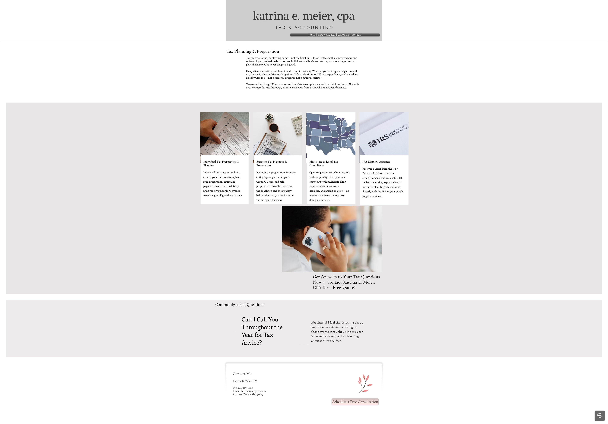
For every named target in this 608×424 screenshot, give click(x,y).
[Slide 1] (300, 344)
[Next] (374, 331)
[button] (326, 34)
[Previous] (234, 331)
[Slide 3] (307, 344)
